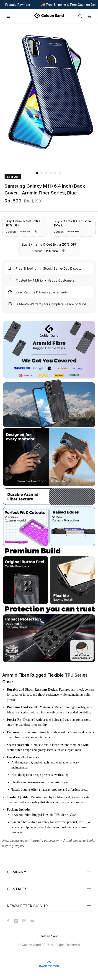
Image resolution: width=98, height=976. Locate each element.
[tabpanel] (49, 97)
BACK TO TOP (49, 966)
